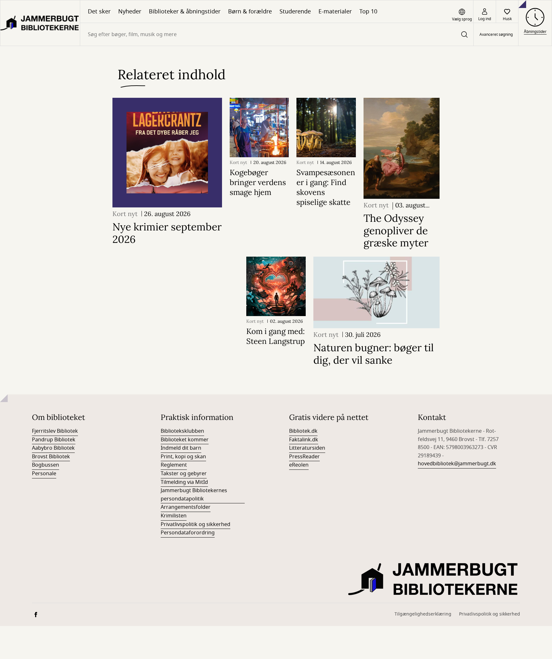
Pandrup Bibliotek (53, 440)
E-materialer (335, 11)
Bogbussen (45, 465)
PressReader (304, 457)
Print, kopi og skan (183, 457)
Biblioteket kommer (185, 440)
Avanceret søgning (496, 34)
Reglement (174, 465)
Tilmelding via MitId (184, 482)
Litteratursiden (307, 448)
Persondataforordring (188, 533)
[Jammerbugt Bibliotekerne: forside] (40, 23)
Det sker (99, 11)
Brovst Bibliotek (51, 457)
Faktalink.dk (303, 440)
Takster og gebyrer (184, 473)
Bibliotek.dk (303, 431)
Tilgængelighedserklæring (423, 614)
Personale (44, 473)
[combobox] (276, 34)
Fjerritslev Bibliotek (55, 431)
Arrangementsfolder (186, 507)
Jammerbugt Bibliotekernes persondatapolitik (194, 495)
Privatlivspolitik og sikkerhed (195, 524)
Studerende (295, 11)
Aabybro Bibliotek (53, 448)
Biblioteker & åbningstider (184, 11)
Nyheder (129, 11)
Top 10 (368, 11)
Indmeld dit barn (181, 448)
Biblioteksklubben (182, 431)
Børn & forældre (250, 11)
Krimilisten (174, 516)
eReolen (299, 465)
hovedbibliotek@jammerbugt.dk (457, 464)
